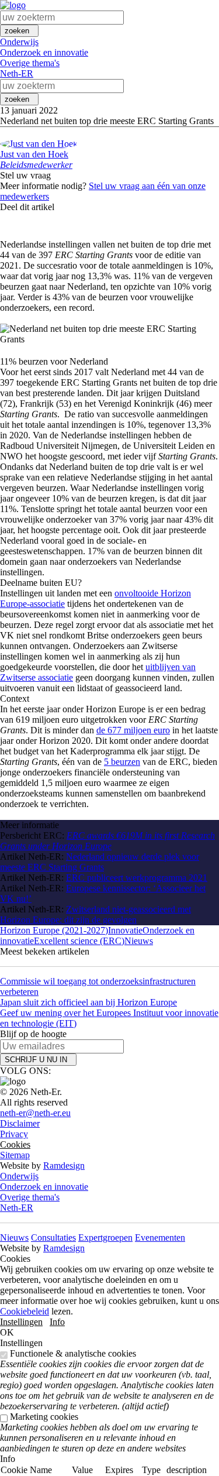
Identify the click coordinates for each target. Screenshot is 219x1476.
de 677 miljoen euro (133, 730)
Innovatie (125, 930)
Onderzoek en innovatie (44, 52)
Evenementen (160, 1237)
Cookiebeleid (24, 1311)
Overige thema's (30, 63)
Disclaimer (20, 1123)
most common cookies (188, 1457)
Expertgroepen (105, 1237)
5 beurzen (122, 762)
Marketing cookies (44, 1417)
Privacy (14, 1134)
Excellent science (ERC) (79, 941)
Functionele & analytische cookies (73, 1353)
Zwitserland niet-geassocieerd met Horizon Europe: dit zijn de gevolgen (95, 914)
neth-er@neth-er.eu (35, 1113)
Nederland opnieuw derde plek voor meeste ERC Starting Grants (99, 862)
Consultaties (53, 1237)
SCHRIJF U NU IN (38, 1059)
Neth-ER (16, 73)
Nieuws (138, 941)
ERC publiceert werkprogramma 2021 (136, 878)
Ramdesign (64, 1165)
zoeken (19, 30)
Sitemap (15, 1155)
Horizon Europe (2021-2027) (54, 930)
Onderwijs (19, 42)
